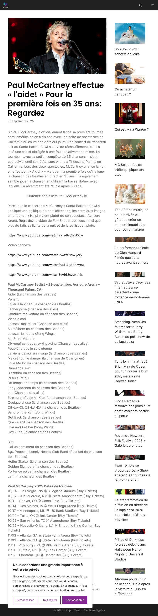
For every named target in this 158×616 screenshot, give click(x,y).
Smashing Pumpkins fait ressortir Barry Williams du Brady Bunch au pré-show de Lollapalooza (132, 331)
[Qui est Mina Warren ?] (130, 121)
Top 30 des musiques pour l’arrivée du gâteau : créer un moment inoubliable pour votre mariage (131, 219)
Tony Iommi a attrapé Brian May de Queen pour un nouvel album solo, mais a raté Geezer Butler (131, 371)
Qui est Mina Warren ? (132, 129)
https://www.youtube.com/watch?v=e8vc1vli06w (45, 235)
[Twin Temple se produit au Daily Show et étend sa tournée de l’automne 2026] (130, 457)
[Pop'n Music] (5, 5)
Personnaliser (25, 600)
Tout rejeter (50, 600)
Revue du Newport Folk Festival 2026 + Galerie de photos (130, 440)
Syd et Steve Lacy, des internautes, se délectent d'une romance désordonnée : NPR (132, 292)
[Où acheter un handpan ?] (130, 81)
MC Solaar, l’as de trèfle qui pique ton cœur (129, 169)
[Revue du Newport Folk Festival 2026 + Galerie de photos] (130, 428)
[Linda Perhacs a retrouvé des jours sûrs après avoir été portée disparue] (130, 393)
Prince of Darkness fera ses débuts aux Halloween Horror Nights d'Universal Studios (130, 549)
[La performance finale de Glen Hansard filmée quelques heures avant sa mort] (130, 239)
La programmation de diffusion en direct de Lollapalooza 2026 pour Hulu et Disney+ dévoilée (131, 510)
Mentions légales (94, 610)
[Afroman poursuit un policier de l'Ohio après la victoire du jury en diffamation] (130, 571)
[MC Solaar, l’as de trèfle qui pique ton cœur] (130, 157)
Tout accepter (75, 600)
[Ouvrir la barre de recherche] (140, 5)
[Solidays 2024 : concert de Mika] (130, 41)
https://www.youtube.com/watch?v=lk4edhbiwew (46, 265)
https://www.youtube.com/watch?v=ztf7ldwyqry (45, 255)
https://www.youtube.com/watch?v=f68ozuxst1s (45, 275)
